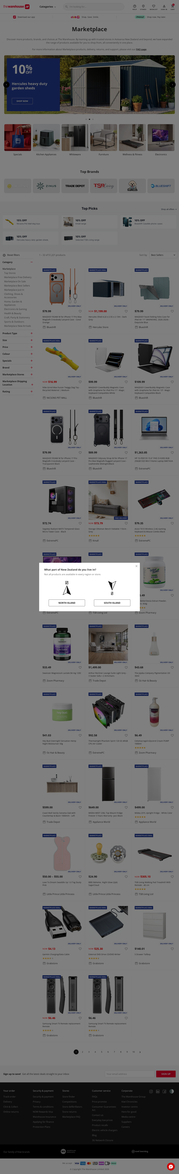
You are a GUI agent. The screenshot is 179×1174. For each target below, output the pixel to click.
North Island (66, 602)
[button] (171, 1167)
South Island (112, 602)
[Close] (136, 566)
